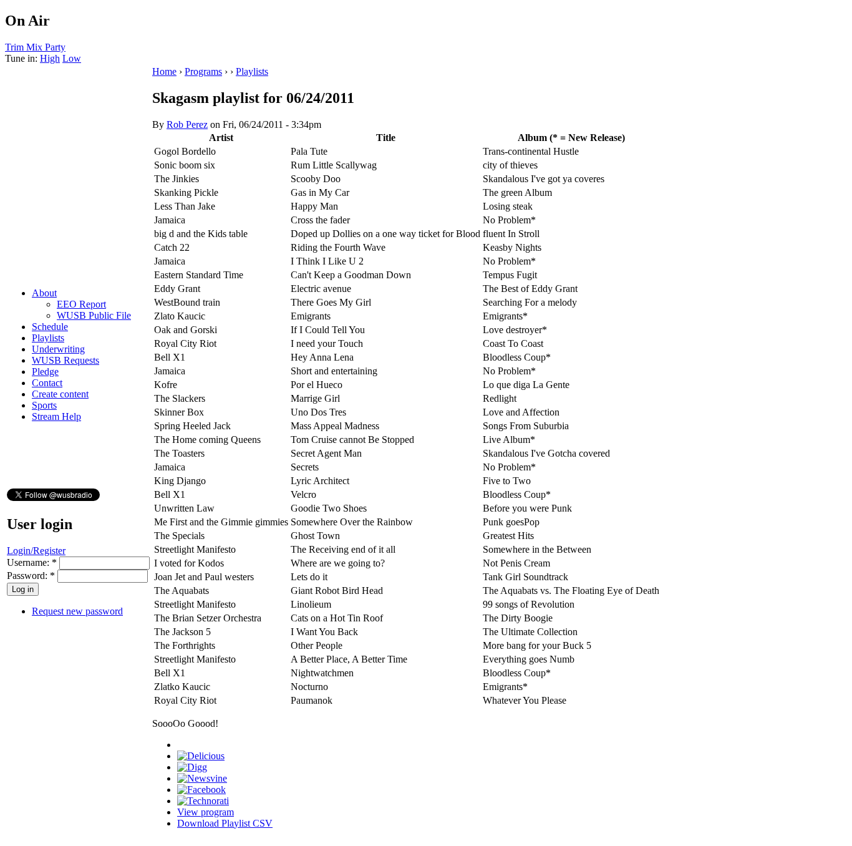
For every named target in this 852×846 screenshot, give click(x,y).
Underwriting (58, 349)
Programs (203, 71)
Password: (31, 575)
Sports (44, 405)
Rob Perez (187, 124)
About (44, 293)
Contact (47, 382)
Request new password (77, 611)
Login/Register (36, 550)
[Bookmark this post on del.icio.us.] (201, 756)
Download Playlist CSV (225, 823)
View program (205, 812)
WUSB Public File (94, 315)
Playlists (48, 338)
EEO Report (81, 304)
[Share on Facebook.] (201, 789)
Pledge (45, 371)
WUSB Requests (65, 360)
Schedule (50, 326)
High (50, 58)
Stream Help (56, 416)
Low (71, 58)
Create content (60, 394)
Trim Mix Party (35, 47)
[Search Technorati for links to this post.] (203, 800)
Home (164, 71)
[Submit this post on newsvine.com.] (202, 778)
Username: (32, 562)
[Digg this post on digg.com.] (192, 767)
